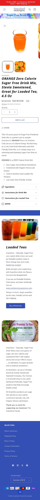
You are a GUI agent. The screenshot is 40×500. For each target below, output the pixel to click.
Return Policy (9, 441)
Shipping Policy (10, 436)
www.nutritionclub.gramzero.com (19, 288)
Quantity (4, 107)
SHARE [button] (6, 128)
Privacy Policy (9, 451)
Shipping (4, 104)
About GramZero (10, 431)
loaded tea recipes (13, 265)
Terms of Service (10, 456)
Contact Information (12, 446)
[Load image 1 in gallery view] (7, 66)
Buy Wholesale (15, 306)
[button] (4, 9)
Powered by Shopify (26, 496)
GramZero (16, 496)
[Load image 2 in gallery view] (20, 66)
